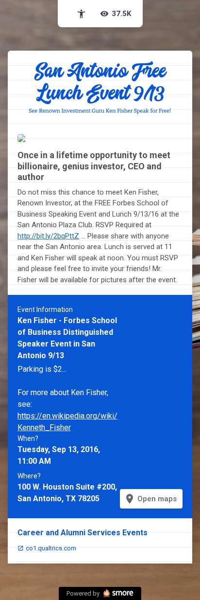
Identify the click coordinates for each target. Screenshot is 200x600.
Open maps (150, 499)
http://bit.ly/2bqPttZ (48, 236)
